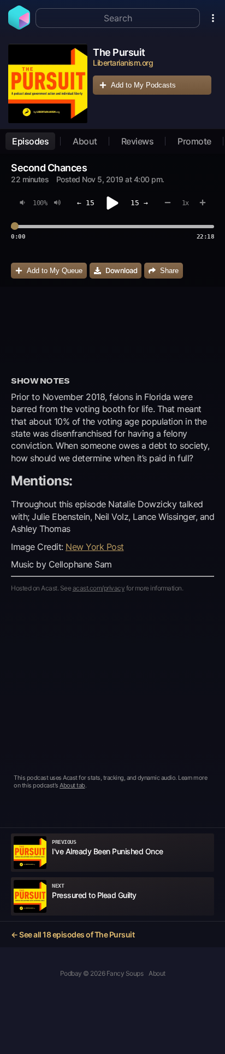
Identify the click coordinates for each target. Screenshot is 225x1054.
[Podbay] (19, 26)
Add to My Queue (54, 271)
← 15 (85, 203)
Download (121, 270)
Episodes (30, 141)
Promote (194, 141)
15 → (139, 203)
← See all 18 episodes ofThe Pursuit (72, 934)
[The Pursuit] (47, 83)
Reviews (137, 141)
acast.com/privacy (99, 588)
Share (169, 271)
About (85, 141)
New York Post (95, 546)
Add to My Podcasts (143, 85)
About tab (72, 785)
